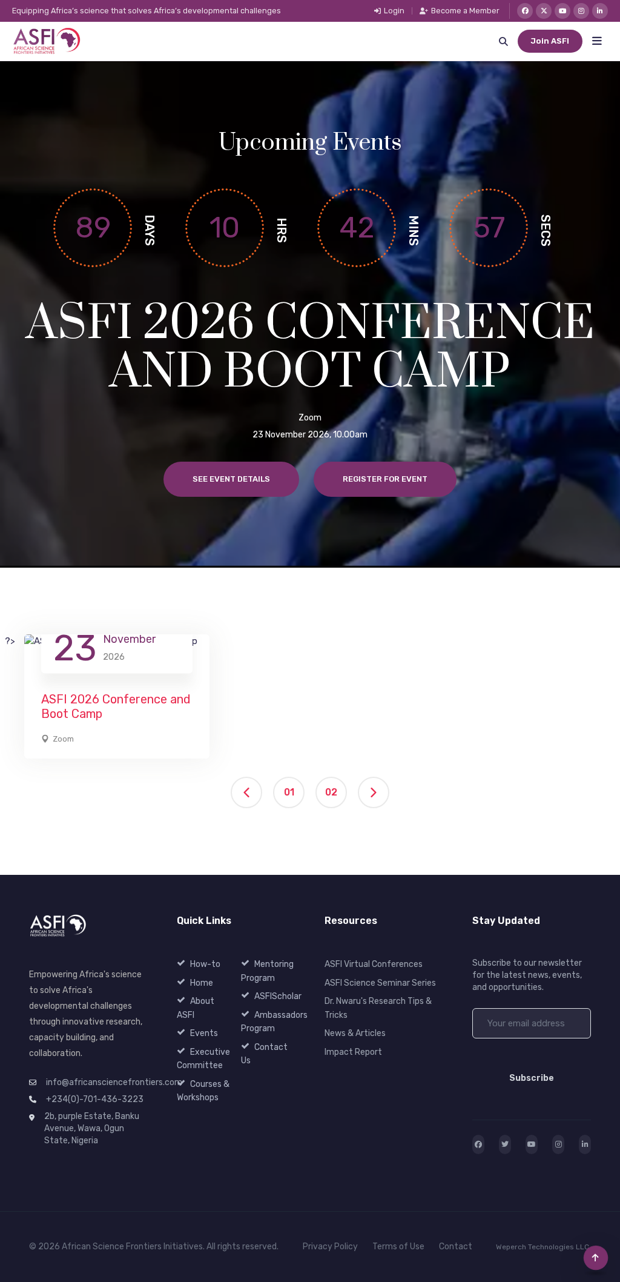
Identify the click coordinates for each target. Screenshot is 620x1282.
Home (201, 983)
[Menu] (597, 41)
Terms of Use (398, 1246)
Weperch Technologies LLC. (543, 1247)
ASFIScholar (278, 996)
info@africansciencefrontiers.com (114, 1082)
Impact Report (353, 1052)
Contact (455, 1246)
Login (394, 11)
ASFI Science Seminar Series (380, 983)
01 (289, 792)
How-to (205, 964)
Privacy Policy (330, 1246)
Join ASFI (550, 40)
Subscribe (531, 1078)
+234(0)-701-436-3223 (94, 1099)
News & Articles (355, 1033)
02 (331, 792)
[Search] (503, 41)
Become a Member (465, 11)
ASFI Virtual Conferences (374, 964)
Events (204, 1033)
